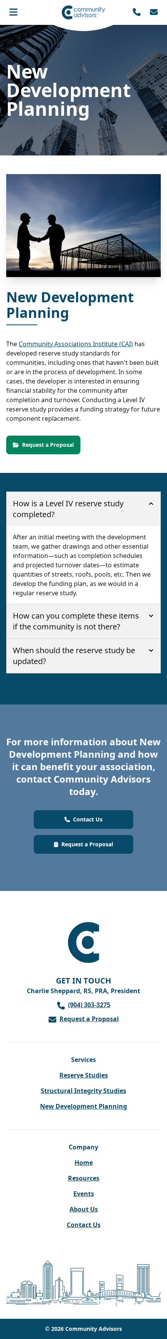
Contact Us (84, 1224)
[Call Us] (137, 12)
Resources (83, 1178)
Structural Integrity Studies (83, 1090)
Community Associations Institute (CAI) (76, 344)
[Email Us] (154, 12)
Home (84, 1162)
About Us (84, 1209)
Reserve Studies (83, 1075)
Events (83, 1193)
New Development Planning (83, 1106)
